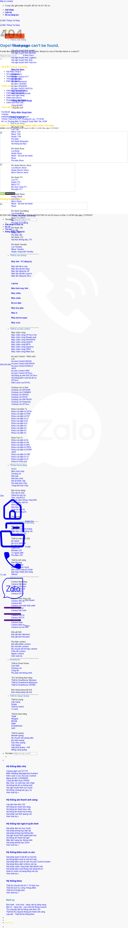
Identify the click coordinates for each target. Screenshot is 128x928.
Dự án (7, 918)
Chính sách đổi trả (14, 98)
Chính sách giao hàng (15, 95)
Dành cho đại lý (13, 81)
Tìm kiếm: (9, 753)
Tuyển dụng (11, 76)
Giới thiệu (9, 10)
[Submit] (6, 756)
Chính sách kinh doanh (15, 90)
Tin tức (8, 920)
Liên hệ (8, 12)
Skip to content (6, 1)
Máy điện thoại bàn (21, 112)
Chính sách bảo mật (14, 102)
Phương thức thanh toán (16, 100)
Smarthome (15, 660)
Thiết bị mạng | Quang (19, 696)
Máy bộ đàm (17, 69)
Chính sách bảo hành (15, 93)
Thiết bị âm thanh (17, 123)
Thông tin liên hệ (13, 79)
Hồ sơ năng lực (12, 15)
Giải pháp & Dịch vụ (14, 760)
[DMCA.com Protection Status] (7, 194)
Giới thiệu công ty (13, 71)
